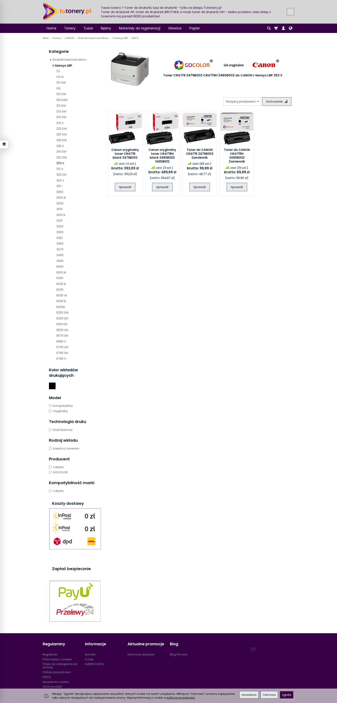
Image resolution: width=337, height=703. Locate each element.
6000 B (61, 272)
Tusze (88, 28)
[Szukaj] (269, 28)
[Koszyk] (276, 28)
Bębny (106, 28)
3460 (60, 255)
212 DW (61, 105)
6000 (59, 266)
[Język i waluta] (290, 28)
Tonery (70, 28)
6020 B (61, 284)
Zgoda (286, 695)
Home (51, 28)
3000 (59, 203)
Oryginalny (60, 411)
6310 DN (61, 324)
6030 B (61, 301)
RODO (47, 677)
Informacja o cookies (57, 659)
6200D (60, 307)
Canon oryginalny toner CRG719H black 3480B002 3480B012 (162, 156)
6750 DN (62, 347)
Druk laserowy (63, 430)
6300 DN (62, 318)
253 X (60, 163)
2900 (59, 192)
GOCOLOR (60, 472)
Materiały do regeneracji (139, 28)
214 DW (61, 111)
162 (58, 88)
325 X (60, 180)
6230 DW (62, 312)
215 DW (61, 117)
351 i (59, 186)
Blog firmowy (179, 654)
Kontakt (90, 654)
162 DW (61, 94)
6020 (59, 278)
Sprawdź (125, 187)
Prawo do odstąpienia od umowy (60, 665)
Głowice (175, 28)
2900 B (61, 197)
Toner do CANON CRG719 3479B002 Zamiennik (199, 154)
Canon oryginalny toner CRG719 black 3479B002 (125, 154)
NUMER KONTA (94, 664)
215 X (59, 123)
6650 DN (62, 330)
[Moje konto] (283, 28)
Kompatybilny (63, 406)
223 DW (61, 128)
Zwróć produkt (52, 687)
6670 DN (62, 335)
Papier (194, 28)
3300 (59, 232)
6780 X (61, 358)
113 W (60, 77)
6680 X (61, 341)
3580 (60, 261)
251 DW (61, 151)
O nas (89, 659)
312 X (59, 169)
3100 (59, 220)
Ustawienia (248, 695)
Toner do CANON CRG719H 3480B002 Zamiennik (237, 156)
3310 (59, 238)
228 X (60, 146)
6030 (59, 289)
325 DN (61, 174)
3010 (59, 209)
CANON (58, 467)
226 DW (61, 134)
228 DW (61, 140)
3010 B (60, 215)
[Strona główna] (67, 11)
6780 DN (62, 353)
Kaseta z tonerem (66, 448)
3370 (59, 249)
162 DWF (62, 100)
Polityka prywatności (57, 672)
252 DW (61, 157)
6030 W (61, 295)
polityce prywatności (181, 698)
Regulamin (50, 654)
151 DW (61, 82)
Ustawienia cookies (56, 682)
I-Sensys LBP (62, 66)
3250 (59, 226)
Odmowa (269, 695)
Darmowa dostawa (141, 654)
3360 (59, 243)
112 (58, 71)
